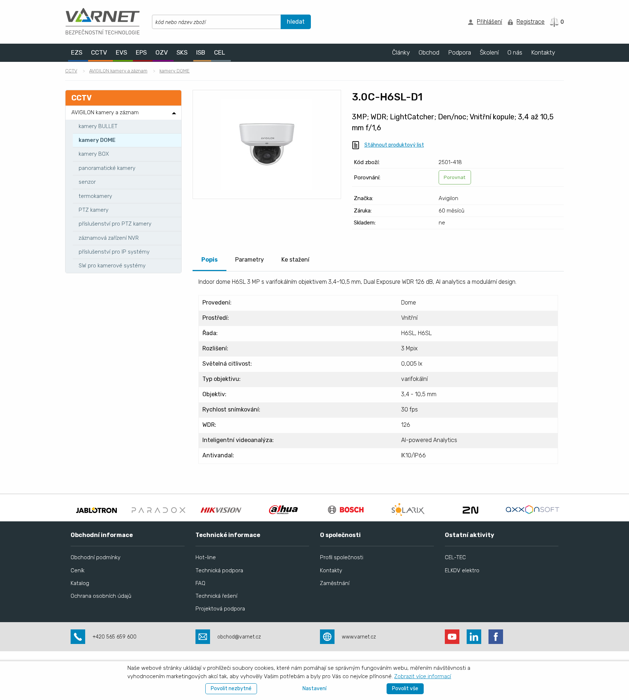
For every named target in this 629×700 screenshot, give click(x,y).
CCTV (71, 70)
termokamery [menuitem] (95, 196)
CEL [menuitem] (219, 52)
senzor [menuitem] (87, 182)
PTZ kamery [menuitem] (93, 210)
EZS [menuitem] (76, 52)
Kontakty (331, 570)
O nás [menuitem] (514, 52)
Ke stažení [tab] (295, 259)
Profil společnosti (341, 557)
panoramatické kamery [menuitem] (107, 168)
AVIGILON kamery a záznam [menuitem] (105, 112)
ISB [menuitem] (200, 52)
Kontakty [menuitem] (543, 52)
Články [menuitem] (401, 52)
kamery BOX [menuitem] (94, 154)
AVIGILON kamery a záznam (118, 70)
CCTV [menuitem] (99, 52)
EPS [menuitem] (141, 52)
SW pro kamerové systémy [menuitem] (112, 265)
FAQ (200, 583)
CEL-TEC (455, 557)
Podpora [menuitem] (459, 52)
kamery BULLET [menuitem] (98, 126)
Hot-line (205, 557)
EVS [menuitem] (121, 52)
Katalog (80, 583)
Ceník (77, 570)
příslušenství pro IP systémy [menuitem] (114, 251)
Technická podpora (219, 570)
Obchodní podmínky (95, 557)
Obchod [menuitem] (429, 52)
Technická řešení (216, 596)
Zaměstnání (334, 583)
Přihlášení (489, 21)
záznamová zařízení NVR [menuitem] (109, 238)
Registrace (531, 21)
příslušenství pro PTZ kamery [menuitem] (115, 223)
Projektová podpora (220, 608)
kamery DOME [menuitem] (97, 140)
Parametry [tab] (249, 259)
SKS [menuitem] (182, 52)
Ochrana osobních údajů (101, 596)
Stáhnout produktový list (394, 145)
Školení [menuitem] (489, 52)
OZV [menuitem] (161, 52)
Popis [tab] (209, 259)
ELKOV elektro (462, 570)
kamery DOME (174, 70)
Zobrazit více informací (422, 676)
